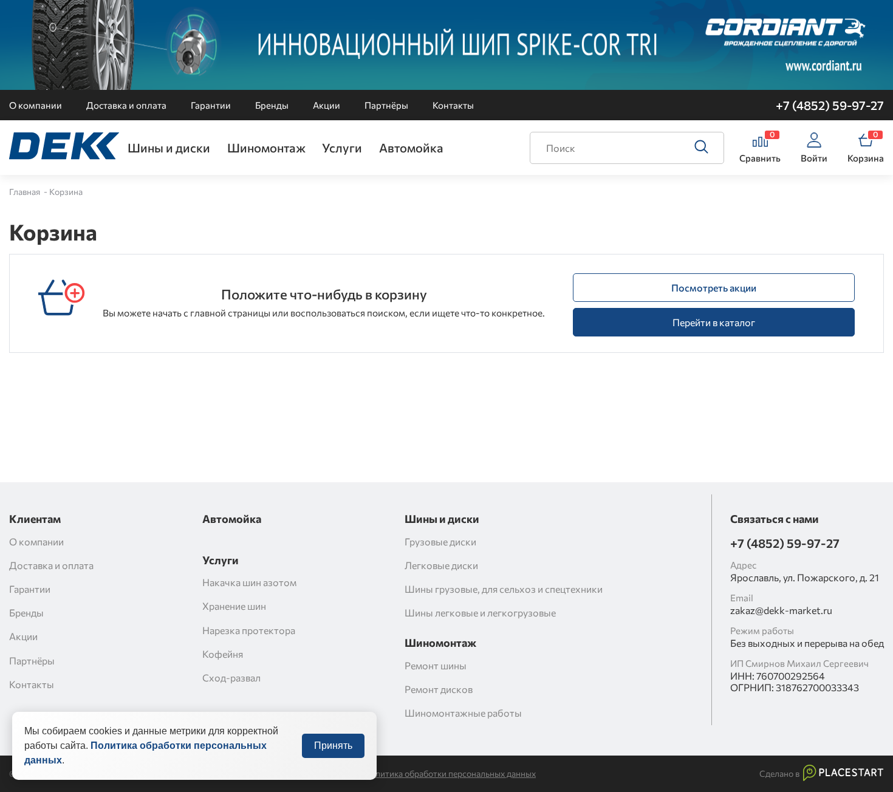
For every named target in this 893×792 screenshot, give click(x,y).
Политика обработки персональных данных (450, 774)
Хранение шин (234, 606)
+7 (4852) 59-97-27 (830, 105)
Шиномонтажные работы (463, 713)
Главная (25, 191)
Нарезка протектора (248, 630)
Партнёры (386, 105)
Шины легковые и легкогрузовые (480, 612)
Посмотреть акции (713, 287)
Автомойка (411, 147)
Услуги (342, 147)
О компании (35, 105)
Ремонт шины (436, 665)
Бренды (272, 105)
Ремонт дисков (439, 689)
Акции (326, 105)
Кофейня (222, 654)
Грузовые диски (440, 541)
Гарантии (211, 105)
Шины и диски (169, 147)
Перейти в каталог (713, 322)
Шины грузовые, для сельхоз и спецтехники (504, 589)
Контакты (453, 105)
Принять (333, 745)
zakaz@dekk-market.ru (781, 610)
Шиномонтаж (266, 147)
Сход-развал (231, 677)
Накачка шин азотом (249, 582)
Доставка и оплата (126, 105)
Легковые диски (441, 565)
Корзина (66, 191)
